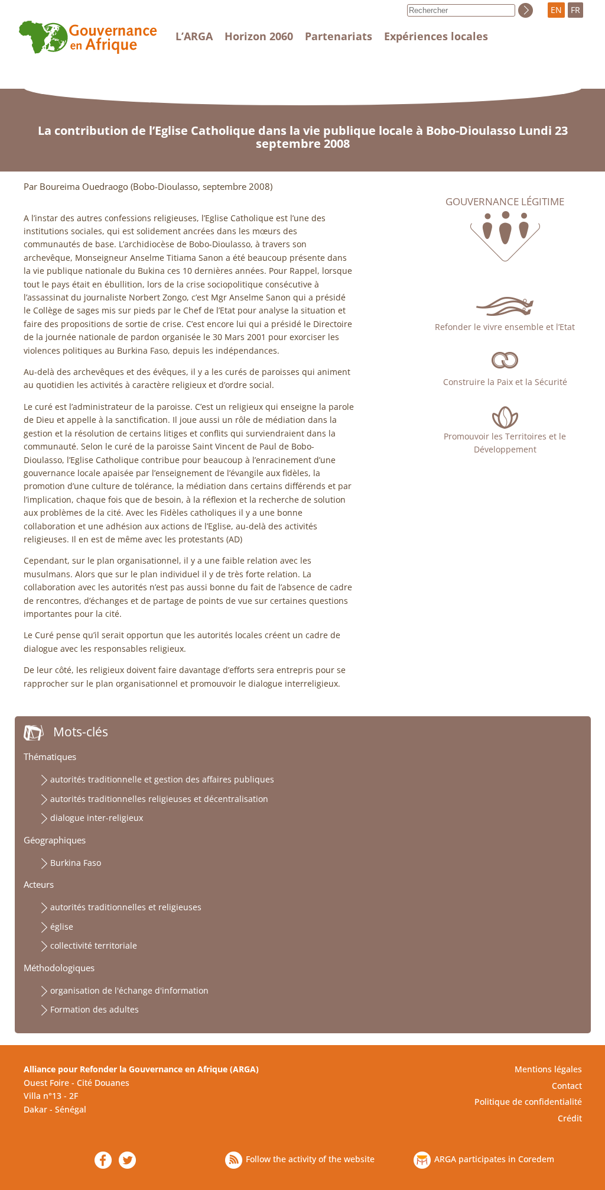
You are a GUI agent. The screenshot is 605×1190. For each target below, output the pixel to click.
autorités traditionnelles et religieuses (125, 907)
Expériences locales (436, 36)
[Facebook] (103, 1160)
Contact (567, 1085)
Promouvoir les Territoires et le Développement (505, 443)
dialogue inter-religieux (96, 817)
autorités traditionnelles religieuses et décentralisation (159, 798)
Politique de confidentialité (528, 1101)
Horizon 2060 (259, 36)
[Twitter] (127, 1160)
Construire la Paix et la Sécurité (505, 381)
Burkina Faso (75, 862)
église (61, 926)
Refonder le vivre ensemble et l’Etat (505, 326)
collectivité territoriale (93, 945)
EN (556, 9)
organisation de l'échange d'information (129, 990)
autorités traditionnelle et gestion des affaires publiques (162, 779)
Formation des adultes (94, 1009)
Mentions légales (548, 1069)
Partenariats (338, 36)
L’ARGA (194, 36)
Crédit (570, 1118)
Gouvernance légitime (504, 201)
